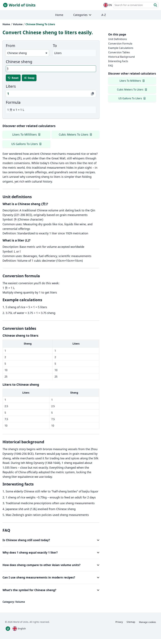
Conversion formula (120, 43)
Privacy (119, 621)
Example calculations (120, 48)
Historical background (121, 56)
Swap (31, 78)
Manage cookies (147, 622)
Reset (15, 78)
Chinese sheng (19, 61)
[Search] (155, 5)
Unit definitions (117, 39)
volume (17, 24)
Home (6, 24)
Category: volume (14, 602)
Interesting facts (118, 61)
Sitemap (131, 621)
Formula (13, 102)
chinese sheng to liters (40, 24)
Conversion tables (119, 52)
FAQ (110, 65)
